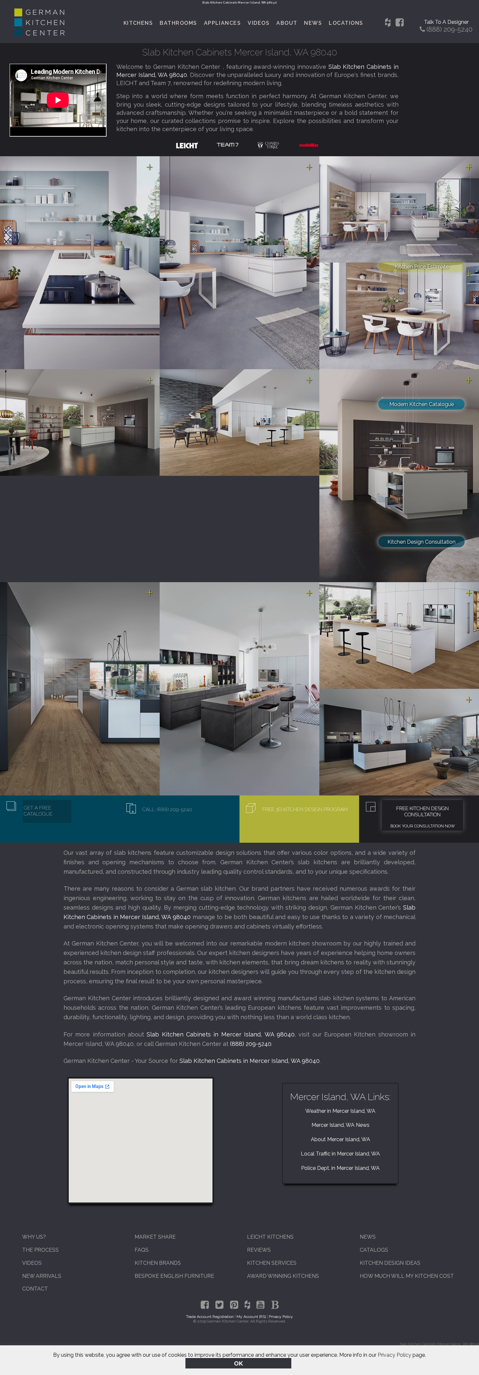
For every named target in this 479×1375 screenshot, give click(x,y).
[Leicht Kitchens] (187, 145)
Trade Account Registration (210, 1316)
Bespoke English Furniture (174, 1276)
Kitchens (138, 23)
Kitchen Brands (158, 1263)
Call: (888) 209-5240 (167, 809)
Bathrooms (178, 23)
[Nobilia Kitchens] (309, 145)
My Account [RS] (251, 1316)
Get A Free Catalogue (38, 811)
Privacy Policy (394, 1355)
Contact (35, 1289)
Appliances (222, 23)
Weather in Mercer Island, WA (340, 1111)
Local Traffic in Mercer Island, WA (340, 1154)
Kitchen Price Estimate (422, 267)
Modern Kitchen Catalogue (421, 404)
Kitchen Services (272, 1263)
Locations (346, 23)
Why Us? (34, 1237)
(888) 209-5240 (250, 1043)
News (313, 23)
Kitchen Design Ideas (390, 1263)
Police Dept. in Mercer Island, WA (340, 1168)
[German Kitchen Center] (39, 34)
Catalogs (374, 1250)
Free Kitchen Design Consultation (422, 811)
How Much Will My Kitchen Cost (407, 1276)
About (286, 23)
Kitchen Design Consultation (421, 542)
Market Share (155, 1237)
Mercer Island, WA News (341, 1125)
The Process (40, 1250)
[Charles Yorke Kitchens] (268, 145)
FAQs (142, 1250)
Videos (258, 23)
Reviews (259, 1250)
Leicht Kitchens (270, 1237)
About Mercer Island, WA (340, 1139)
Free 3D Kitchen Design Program (305, 809)
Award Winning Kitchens (283, 1276)
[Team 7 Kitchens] (227, 145)
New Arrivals (41, 1276)
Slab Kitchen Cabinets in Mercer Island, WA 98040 (221, 1034)
